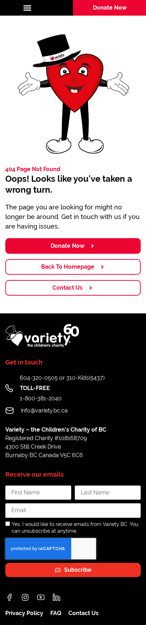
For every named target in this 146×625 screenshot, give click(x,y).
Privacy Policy (24, 613)
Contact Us (83, 613)
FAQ (55, 613)
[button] (36, 8)
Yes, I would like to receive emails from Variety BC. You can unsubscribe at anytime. (75, 527)
